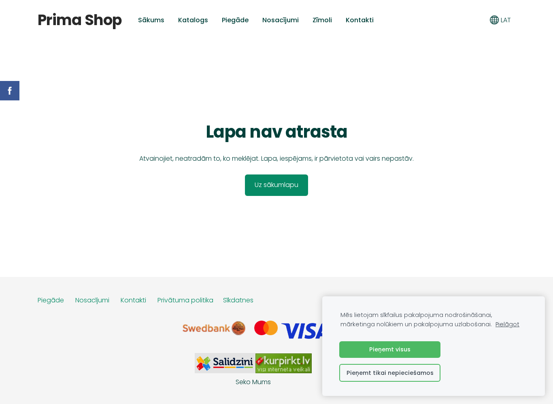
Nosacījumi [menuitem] (280, 20)
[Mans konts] (476, 20)
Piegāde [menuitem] (235, 20)
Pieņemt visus (389, 349)
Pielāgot (507, 324)
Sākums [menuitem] (151, 20)
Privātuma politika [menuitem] (185, 300)
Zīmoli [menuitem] (322, 20)
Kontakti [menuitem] (360, 20)
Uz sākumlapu (276, 184)
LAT (505, 20)
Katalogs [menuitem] (193, 20)
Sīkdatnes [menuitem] (238, 300)
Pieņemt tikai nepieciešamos (390, 373)
